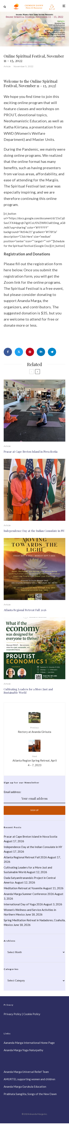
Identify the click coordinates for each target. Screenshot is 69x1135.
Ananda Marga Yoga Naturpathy (23, 1050)
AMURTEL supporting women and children (29, 1079)
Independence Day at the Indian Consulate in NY (34, 530)
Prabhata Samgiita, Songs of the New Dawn (30, 1094)
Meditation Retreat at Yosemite (23, 888)
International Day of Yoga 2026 (23, 904)
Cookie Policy (31, 1014)
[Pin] (30, 352)
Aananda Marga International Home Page (29, 1042)
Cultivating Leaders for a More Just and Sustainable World (28, 691)
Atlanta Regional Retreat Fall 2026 (25, 610)
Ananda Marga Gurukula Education (25, 1086)
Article (7, 66)
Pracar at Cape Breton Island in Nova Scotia (30, 451)
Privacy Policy (12, 1014)
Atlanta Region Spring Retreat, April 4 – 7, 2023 (35, 761)
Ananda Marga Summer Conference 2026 (29, 894)
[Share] (8, 352)
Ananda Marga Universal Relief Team (26, 1071)
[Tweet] (19, 352)
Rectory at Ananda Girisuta (34, 729)
